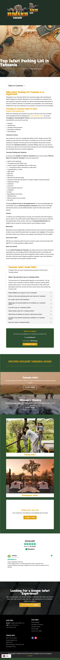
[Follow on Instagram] (35, 638)
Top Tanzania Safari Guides (13, 69)
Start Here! (30, 387)
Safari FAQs (9, 642)
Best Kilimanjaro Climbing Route (15, 644)
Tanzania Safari (35, 622)
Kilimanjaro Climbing (37, 624)
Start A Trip (30, 517)
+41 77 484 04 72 (13, 625)
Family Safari (30, 454)
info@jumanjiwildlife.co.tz (17, 623)
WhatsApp (34, 341)
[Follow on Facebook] (32, 638)
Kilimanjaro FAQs (11, 646)
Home (2, 69)
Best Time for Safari (11, 638)
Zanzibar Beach (35, 626)
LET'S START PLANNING (30, 605)
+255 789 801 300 (11, 627)
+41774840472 (31, 337)
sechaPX (30, 656)
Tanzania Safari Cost (11, 640)
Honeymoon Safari (30, 495)
